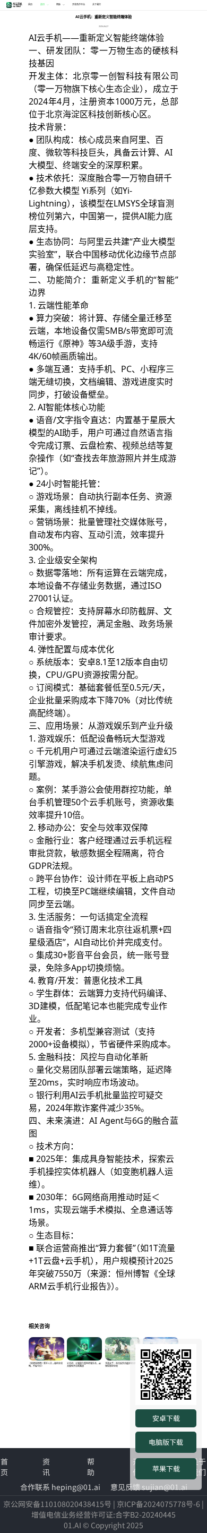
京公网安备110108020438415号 (57, 1503)
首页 (30, 4)
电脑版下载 (166, 1442)
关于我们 (96, 4)
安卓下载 (166, 1418)
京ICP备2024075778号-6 (158, 1503)
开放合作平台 (78, 4)
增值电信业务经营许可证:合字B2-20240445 (103, 1514)
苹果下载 (166, 1468)
